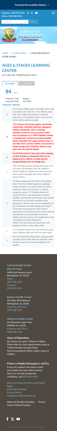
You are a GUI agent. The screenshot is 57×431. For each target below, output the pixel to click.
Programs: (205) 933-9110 (13, 13)
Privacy (41, 402)
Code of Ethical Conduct (19, 405)
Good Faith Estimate (17, 389)
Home (5, 53)
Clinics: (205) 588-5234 (12, 16)
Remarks (16, 105)
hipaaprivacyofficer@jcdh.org (21, 396)
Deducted (7, 105)
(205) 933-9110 (14, 288)
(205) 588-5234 (14, 282)
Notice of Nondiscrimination (21, 402)
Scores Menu (19, 53)
